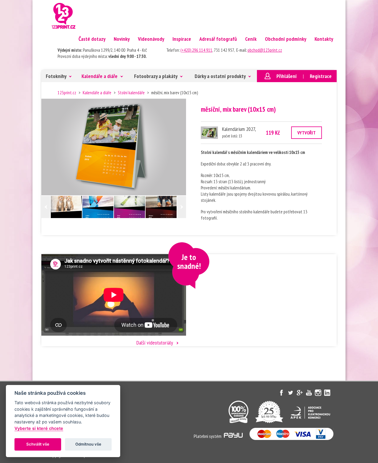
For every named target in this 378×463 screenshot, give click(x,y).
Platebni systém (208, 436)
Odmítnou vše (88, 444)
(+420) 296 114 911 (196, 50)
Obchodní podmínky (285, 38)
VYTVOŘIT (306, 133)
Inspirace (181, 38)
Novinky (122, 38)
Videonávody (151, 38)
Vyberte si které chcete (38, 428)
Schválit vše (37, 444)
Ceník (251, 38)
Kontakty (324, 38)
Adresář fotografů (218, 38)
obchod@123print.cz (264, 50)
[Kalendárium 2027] (209, 132)
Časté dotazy (92, 38)
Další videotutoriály (154, 342)
